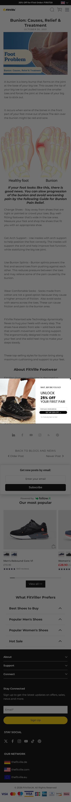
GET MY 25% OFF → (53, 412)
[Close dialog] (70, 378)
